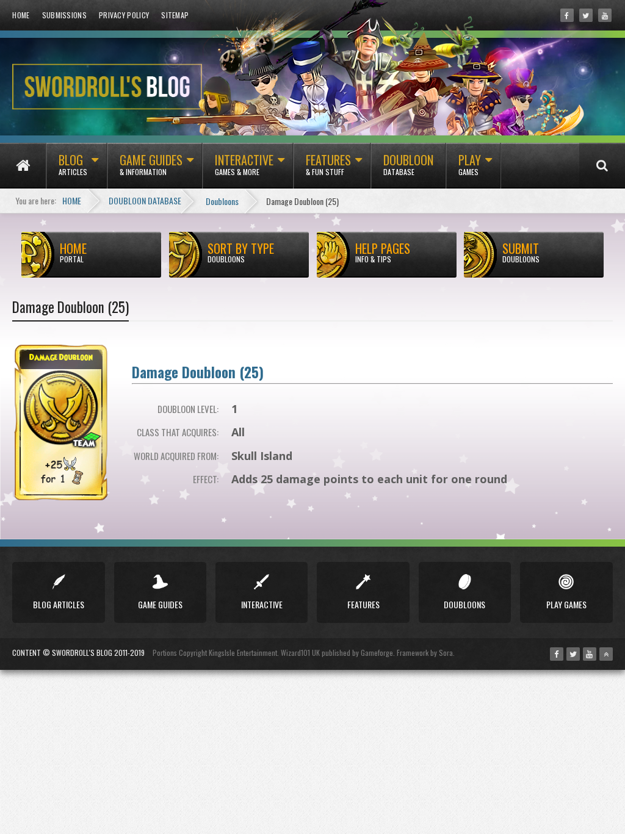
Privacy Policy (124, 15)
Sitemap (175, 15)
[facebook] (567, 15)
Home (20, 15)
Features (328, 164)
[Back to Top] (606, 654)
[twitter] (586, 15)
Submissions (64, 15)
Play (469, 164)
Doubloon (408, 164)
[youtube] (605, 15)
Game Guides (151, 164)
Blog (73, 164)
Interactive (244, 164)
